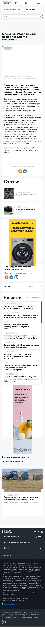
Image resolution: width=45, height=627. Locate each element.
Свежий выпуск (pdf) (33, 9)
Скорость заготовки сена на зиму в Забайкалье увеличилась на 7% (21, 498)
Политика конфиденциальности (13, 600)
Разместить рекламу (12, 9)
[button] (42, 490)
